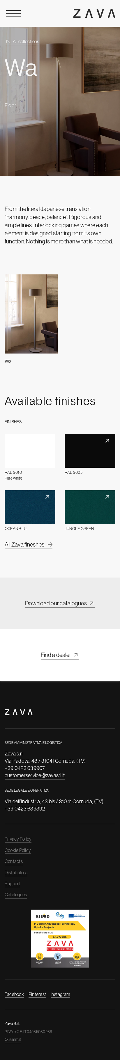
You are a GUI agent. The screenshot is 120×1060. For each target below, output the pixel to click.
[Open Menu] (13, 13)
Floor (10, 105)
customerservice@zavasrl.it (35, 775)
